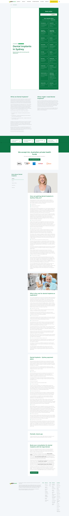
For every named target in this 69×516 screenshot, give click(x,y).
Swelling (45, 461)
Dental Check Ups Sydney (54, 497)
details (13, 178)
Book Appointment (34, 472)
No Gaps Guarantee (46, 492)
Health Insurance (46, 487)
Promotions (46, 493)
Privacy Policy (46, 498)
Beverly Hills (58, 485)
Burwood (58, 492)
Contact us (46, 485)
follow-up (13, 185)
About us (46, 484)
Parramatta (58, 506)
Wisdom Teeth (53, 504)
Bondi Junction (58, 489)
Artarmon (58, 484)
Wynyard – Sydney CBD (58, 511)
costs (13, 180)
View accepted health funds (34, 159)
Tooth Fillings (53, 490)
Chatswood (58, 496)
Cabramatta (58, 493)
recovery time (40, 461)
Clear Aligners (53, 487)
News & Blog (50, 485)
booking (13, 187)
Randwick (58, 509)
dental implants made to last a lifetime (45, 464)
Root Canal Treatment (53, 502)
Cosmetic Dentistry (53, 484)
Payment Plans (46, 489)
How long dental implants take (40, 456)
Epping (58, 499)
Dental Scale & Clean (54, 495)
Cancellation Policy (46, 500)
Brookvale (58, 490)
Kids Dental (53, 488)
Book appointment (54, 1)
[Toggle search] (59, 1)
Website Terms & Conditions (46, 496)
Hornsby (58, 503)
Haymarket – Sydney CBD (58, 501)
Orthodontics (54, 500)
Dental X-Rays (53, 492)
